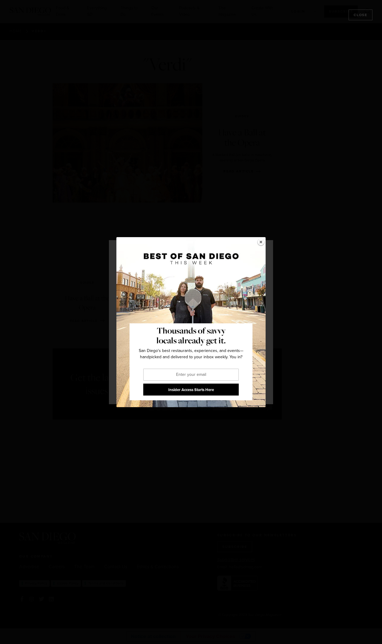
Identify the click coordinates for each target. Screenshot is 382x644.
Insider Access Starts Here (191, 389)
